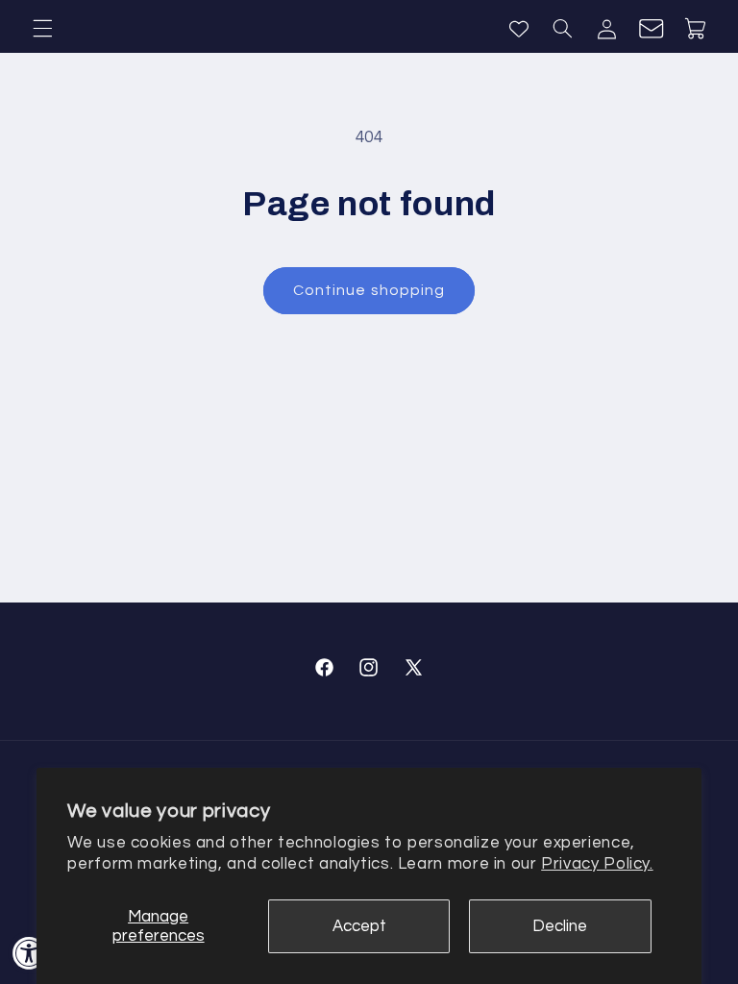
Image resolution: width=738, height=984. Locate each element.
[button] (42, 29)
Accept (359, 926)
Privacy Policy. (596, 864)
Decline (559, 926)
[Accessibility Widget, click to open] (29, 952)
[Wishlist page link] (519, 28)
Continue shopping (369, 290)
